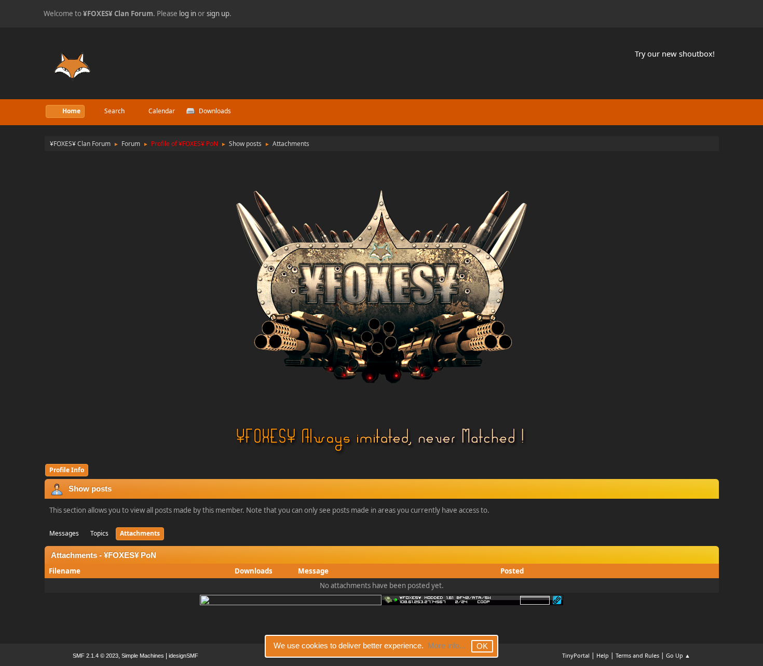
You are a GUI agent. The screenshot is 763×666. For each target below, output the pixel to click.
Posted (512, 571)
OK (482, 646)
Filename (65, 571)
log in (187, 13)
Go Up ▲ (678, 655)
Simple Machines (142, 655)
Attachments (140, 533)
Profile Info (66, 469)
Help (602, 655)
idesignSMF (183, 655)
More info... (447, 645)
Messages (64, 533)
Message (313, 571)
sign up (218, 13)
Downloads (253, 571)
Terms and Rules (637, 655)
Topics (99, 533)
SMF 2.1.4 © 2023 (95, 655)
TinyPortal (576, 655)
